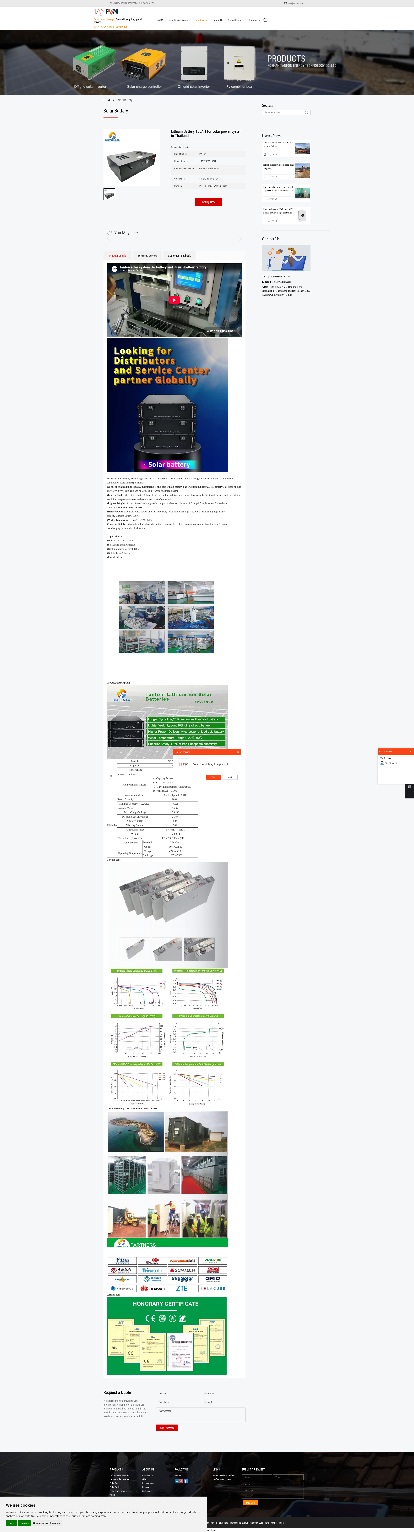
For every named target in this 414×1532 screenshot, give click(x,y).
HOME (160, 20)
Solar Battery (115, 1487)
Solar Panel (115, 1483)
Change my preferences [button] (46, 1523)
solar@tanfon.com (296, 3)
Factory (145, 1487)
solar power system (118, 1491)
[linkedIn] (177, 1480)
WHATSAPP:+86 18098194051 (113, 26)
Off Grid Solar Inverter (119, 1475)
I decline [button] (24, 1523)
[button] (238, 238)
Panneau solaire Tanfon (223, 1475)
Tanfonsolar (386, 758)
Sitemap (178, 1475)
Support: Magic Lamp (207, 1530)
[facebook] (186, 1480)
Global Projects (236, 20)
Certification (147, 1491)
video (144, 1479)
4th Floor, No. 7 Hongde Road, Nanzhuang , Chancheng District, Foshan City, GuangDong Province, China (286, 291)
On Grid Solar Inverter (119, 1479)
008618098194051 (276, 276)
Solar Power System (178, 20)
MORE (112, 1495)
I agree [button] (11, 1523)
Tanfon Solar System (222, 1479)
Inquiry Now (208, 202)
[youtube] (181, 1480)
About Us (218, 20)
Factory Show (148, 1483)
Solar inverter (201, 20)
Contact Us (254, 20)
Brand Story (147, 1475)
